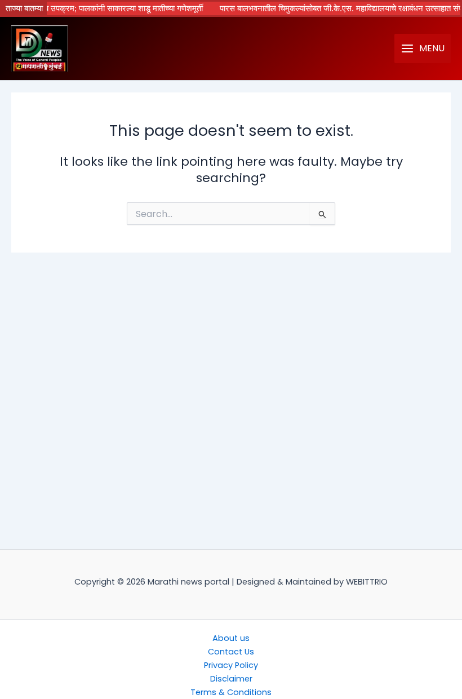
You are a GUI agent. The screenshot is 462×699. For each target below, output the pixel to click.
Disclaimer (231, 678)
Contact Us (231, 651)
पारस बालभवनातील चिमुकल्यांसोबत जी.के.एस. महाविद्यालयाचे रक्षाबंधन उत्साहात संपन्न (335, 8)
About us (231, 638)
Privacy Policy (231, 665)
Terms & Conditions (231, 692)
